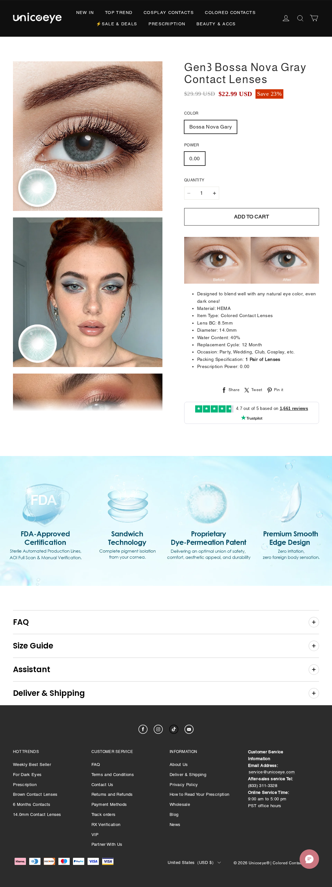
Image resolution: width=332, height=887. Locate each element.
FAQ (95, 764)
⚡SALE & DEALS (116, 23)
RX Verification (106, 824)
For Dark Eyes (27, 774)
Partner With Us (107, 844)
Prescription (166, 23)
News (175, 824)
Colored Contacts (230, 12)
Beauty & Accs (216, 23)
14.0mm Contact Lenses (37, 814)
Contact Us (102, 784)
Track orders (103, 814)
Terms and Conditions (112, 774)
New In (85, 12)
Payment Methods (109, 804)
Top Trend (119, 12)
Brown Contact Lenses (35, 794)
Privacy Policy (184, 784)
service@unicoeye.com (272, 772)
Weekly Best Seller (32, 764)
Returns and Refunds (112, 794)
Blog (174, 814)
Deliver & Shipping (188, 774)
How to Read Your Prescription (199, 794)
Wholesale (180, 804)
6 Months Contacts (32, 804)
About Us (179, 764)
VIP (95, 834)
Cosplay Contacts (169, 12)
